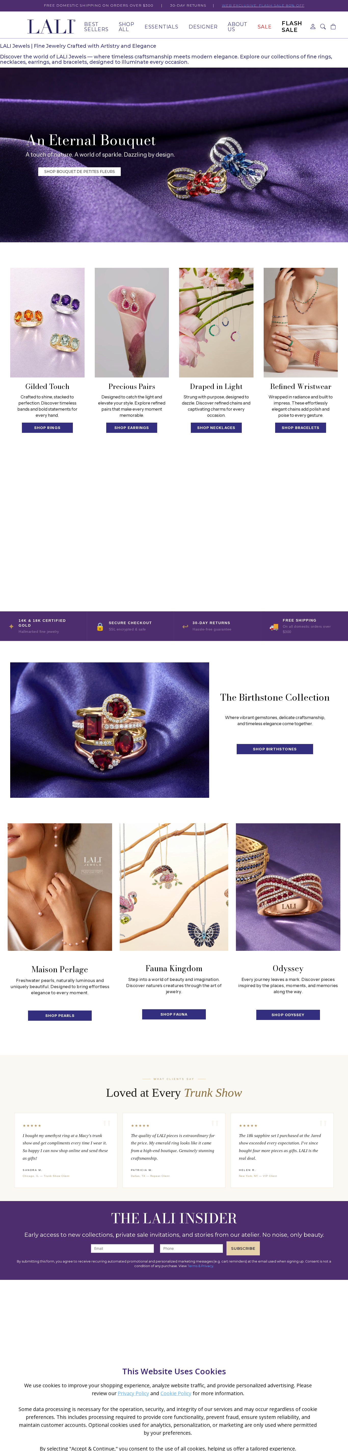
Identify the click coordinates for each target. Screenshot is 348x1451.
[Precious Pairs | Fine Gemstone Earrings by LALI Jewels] (132, 322)
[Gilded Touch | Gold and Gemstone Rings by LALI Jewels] (47, 322)
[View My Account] (313, 26)
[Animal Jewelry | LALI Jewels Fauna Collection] (174, 887)
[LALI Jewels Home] (50, 26)
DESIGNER (203, 27)
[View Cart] (333, 26)
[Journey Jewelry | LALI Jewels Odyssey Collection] (288, 887)
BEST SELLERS (96, 26)
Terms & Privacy (200, 1266)
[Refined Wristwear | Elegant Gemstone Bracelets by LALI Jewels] (301, 322)
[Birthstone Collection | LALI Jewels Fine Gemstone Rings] (109, 730)
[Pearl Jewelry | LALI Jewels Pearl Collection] (60, 887)
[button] (323, 26)
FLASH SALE (292, 26)
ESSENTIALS (161, 27)
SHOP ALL (126, 26)
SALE (265, 27)
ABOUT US (237, 26)
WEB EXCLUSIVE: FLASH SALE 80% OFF (263, 5)
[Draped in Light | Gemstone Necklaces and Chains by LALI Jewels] (216, 322)
